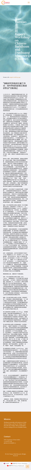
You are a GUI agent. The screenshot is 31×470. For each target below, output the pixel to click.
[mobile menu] (28, 2)
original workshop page (15, 77)
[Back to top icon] (27, 466)
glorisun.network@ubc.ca (10, 443)
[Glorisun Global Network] (5, 2)
